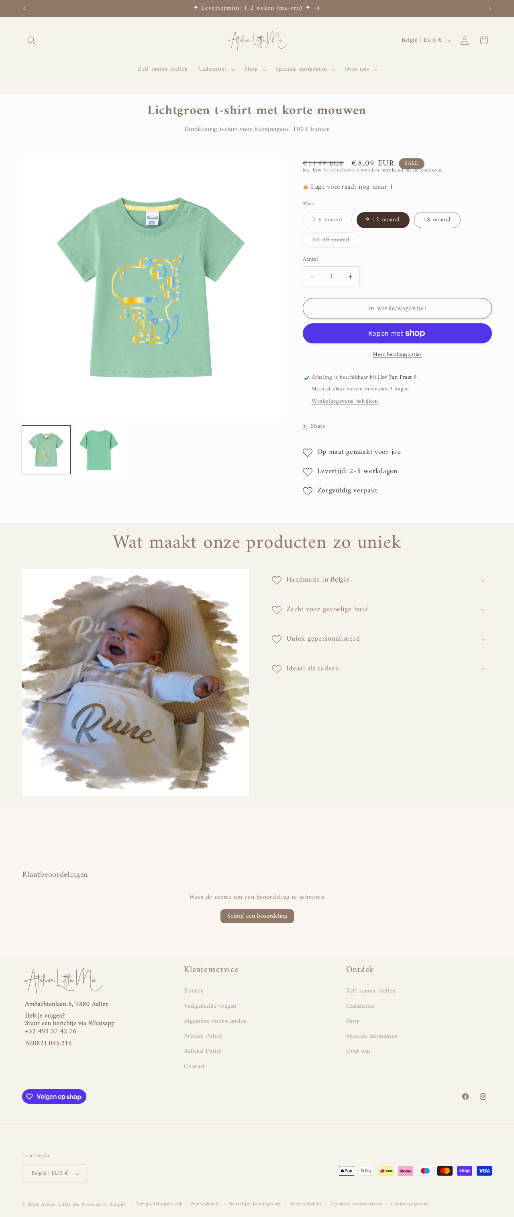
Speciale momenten (372, 1036)
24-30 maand (335, 241)
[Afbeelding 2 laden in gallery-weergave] (99, 450)
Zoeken (194, 991)
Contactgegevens (409, 1205)
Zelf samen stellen (371, 991)
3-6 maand (332, 221)
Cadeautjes (360, 1006)
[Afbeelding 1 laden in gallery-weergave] (46, 450)
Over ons (358, 1051)
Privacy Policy (203, 1036)
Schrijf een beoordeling (257, 916)
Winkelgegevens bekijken (345, 401)
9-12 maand (383, 220)
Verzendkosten (341, 170)
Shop (353, 1021)
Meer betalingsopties (397, 354)
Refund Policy (203, 1051)
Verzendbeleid (305, 1205)
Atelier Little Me (60, 1204)
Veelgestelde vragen (210, 1006)
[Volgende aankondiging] (490, 8)
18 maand (437, 220)
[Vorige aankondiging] (24, 8)
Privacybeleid (205, 1205)
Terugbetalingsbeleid (158, 1205)
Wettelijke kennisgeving (255, 1205)
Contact (194, 1066)
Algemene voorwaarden (215, 1021)
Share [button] (318, 426)
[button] (31, 40)
